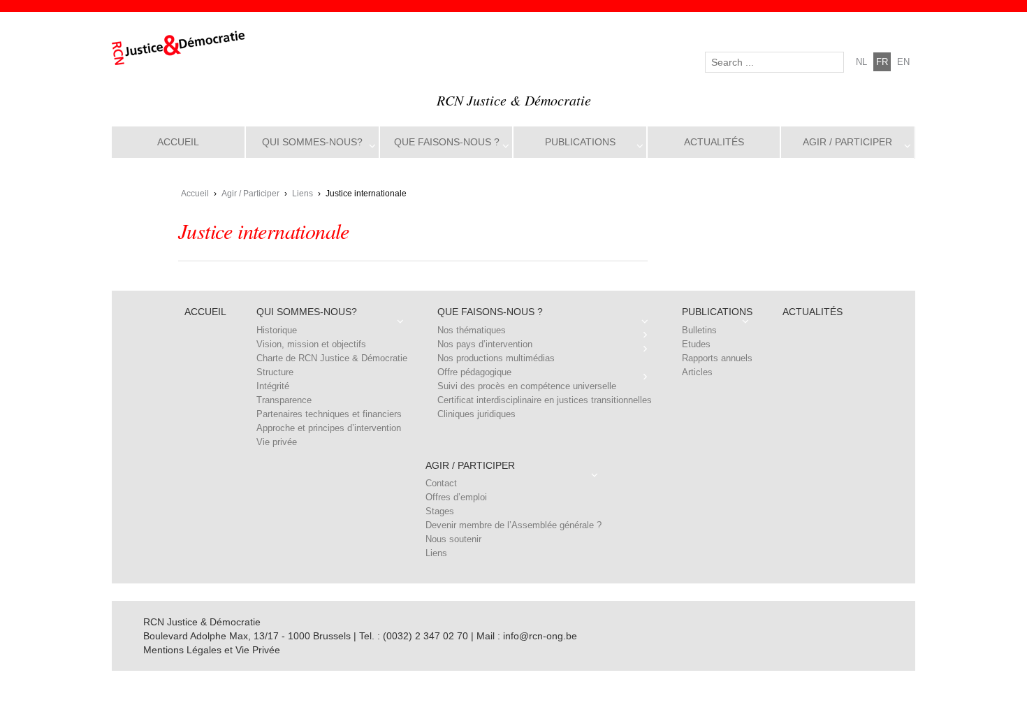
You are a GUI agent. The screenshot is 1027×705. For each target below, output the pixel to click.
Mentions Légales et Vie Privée (211, 649)
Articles (697, 372)
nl (861, 62)
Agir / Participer (847, 141)
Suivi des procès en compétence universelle (526, 386)
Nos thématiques (471, 330)
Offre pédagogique (474, 372)
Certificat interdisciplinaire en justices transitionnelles (544, 400)
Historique (276, 330)
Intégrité (272, 386)
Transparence (284, 400)
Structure (274, 372)
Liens (302, 193)
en (903, 62)
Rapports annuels (717, 358)
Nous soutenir (453, 539)
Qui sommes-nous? (312, 141)
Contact (441, 483)
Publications (580, 141)
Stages (439, 511)
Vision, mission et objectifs (311, 344)
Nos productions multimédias (496, 358)
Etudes (696, 344)
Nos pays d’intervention (484, 344)
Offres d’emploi (456, 497)
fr (882, 62)
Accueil (178, 141)
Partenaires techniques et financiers (329, 414)
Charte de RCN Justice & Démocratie (331, 358)
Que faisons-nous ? (447, 141)
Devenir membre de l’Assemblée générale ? (513, 525)
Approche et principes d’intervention (328, 428)
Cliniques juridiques (476, 414)
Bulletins (699, 330)
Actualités (714, 141)
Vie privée (276, 442)
